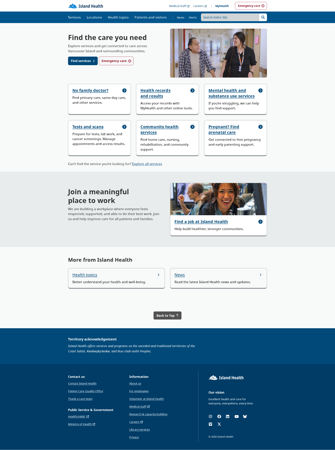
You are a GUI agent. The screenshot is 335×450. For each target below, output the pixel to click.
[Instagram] (210, 416)
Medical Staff (177, 6)
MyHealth (222, 6)
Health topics (118, 17)
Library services (139, 429)
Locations (94, 17)
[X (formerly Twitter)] (219, 424)
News (180, 17)
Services (74, 17)
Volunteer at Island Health (146, 399)
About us (135, 383)
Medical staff (137, 406)
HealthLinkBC (77, 416)
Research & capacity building (148, 414)
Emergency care (249, 6)
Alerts (193, 17)
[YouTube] (236, 416)
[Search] (263, 17)
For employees (139, 391)
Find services (81, 61)
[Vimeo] (210, 424)
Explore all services (147, 164)
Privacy (134, 437)
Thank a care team (80, 399)
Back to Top (166, 315)
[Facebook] (219, 416)
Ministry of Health (80, 424)
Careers (198, 6)
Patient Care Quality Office (85, 391)
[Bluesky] (245, 416)
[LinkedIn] (227, 416)
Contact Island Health (82, 383)
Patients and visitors (151, 17)
